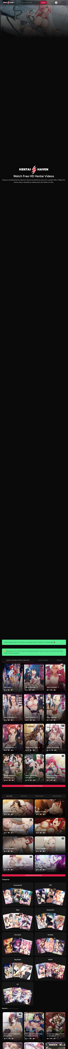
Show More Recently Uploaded (34, 786)
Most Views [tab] (9, 796)
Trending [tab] (59, 660)
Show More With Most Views (34, 875)
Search (43, 2)
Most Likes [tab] (24, 796)
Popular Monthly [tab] (57, 796)
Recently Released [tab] (43, 660)
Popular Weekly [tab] (39, 796)
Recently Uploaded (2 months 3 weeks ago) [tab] (17, 660)
